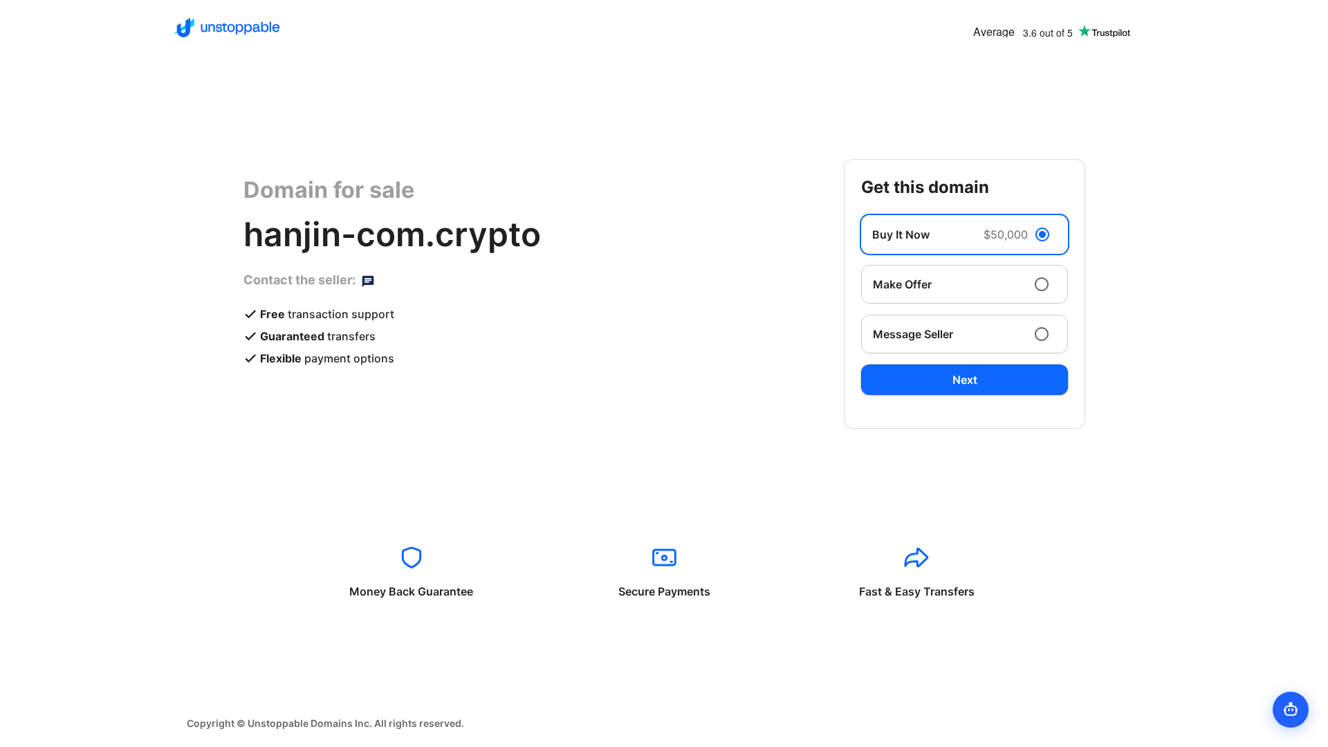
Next (964, 380)
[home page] (226, 27)
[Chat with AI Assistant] (1291, 710)
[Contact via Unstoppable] (368, 280)
